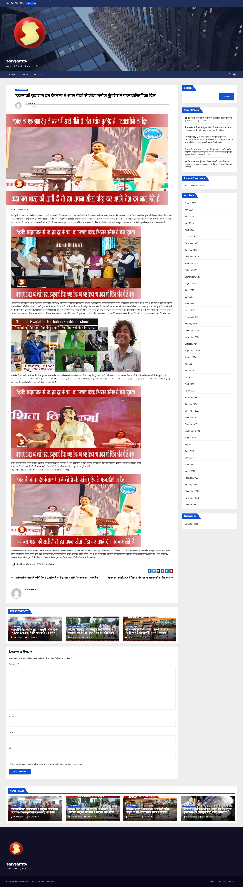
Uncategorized (21, 90)
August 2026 (190, 203)
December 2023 (192, 411)
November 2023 (192, 418)
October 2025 (191, 270)
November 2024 (192, 337)
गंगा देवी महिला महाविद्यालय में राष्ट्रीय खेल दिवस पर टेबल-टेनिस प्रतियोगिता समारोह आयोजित (34, 631)
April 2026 (189, 230)
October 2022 (191, 505)
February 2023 (191, 478)
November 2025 (192, 263)
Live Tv (24, 74)
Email (12, 732)
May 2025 (189, 297)
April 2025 (189, 304)
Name (12, 717)
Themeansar (49, 882)
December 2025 (192, 257)
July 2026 (189, 210)
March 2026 (190, 237)
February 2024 (191, 397)
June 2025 (189, 290)
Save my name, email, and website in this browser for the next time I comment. (47, 764)
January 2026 (191, 250)
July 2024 (189, 364)
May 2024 (189, 377)
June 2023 (189, 451)
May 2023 (189, 458)
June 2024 (189, 371)
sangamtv (16, 61)
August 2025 (190, 283)
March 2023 (190, 471)
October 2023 (191, 424)
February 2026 (191, 243)
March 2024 (190, 391)
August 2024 (190, 357)
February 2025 (191, 317)
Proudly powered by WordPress (18, 882)
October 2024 (191, 344)
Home (12, 74)
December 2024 (192, 330)
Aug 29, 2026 (18, 817)
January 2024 (191, 404)
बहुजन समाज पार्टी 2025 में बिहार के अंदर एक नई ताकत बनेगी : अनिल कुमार (139, 577)
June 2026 (189, 216)
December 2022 (192, 491)
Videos (38, 74)
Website (12, 748)
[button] (230, 74)
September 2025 (192, 277)
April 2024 (189, 384)
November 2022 (192, 498)
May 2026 (189, 223)
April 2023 (189, 464)
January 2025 (191, 324)
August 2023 (190, 438)
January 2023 (191, 485)
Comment (14, 664)
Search (188, 88)
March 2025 (190, 310)
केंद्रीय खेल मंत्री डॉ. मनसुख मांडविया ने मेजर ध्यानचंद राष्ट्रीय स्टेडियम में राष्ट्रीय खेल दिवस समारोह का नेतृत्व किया (91, 633)
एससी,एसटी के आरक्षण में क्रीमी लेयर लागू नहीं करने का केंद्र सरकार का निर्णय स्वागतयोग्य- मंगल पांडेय (56, 577)
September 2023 (192, 431)
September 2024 (192, 350)
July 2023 (189, 444)
